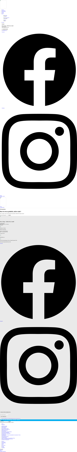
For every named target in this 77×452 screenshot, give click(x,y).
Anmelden (3, 447)
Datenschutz (14, 419)
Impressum (18, 419)
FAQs (5, 419)
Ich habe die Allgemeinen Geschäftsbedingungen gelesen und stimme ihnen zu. (11, 418)
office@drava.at (4, 30)
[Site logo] (3, 8)
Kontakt (1, 419)
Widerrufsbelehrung (9, 419)
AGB (3, 419)
